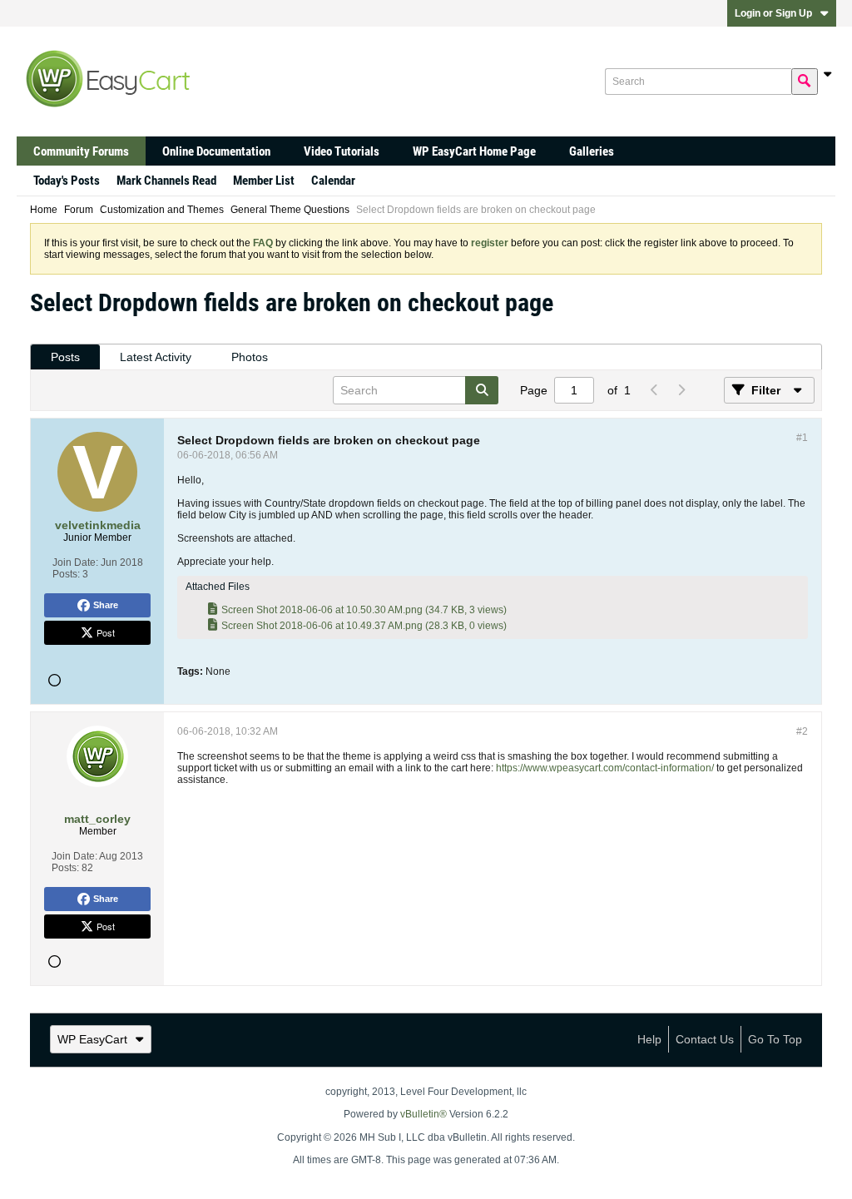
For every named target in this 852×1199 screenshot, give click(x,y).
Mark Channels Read (166, 180)
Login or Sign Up (773, 13)
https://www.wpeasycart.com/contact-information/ (605, 768)
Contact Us (705, 1039)
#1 (802, 437)
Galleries (591, 151)
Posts (65, 357)
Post (106, 632)
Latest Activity (155, 357)
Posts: (66, 574)
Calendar (333, 180)
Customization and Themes (162, 210)
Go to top (775, 1039)
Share (105, 605)
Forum (78, 210)
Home (43, 210)
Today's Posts (66, 180)
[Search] (804, 81)
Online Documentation (216, 151)
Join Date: (75, 562)
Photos (249, 357)
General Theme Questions (289, 210)
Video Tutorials (341, 151)
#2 (802, 731)
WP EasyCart (92, 1039)
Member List (264, 180)
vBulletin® (423, 1114)
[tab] (65, 357)
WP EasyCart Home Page (474, 151)
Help (649, 1039)
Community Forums (81, 151)
